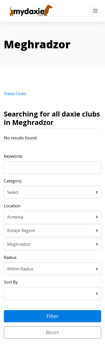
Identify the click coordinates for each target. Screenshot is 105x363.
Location (12, 206)
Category (12, 181)
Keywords (13, 156)
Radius (10, 257)
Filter (52, 316)
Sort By (11, 282)
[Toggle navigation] (95, 11)
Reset (52, 332)
